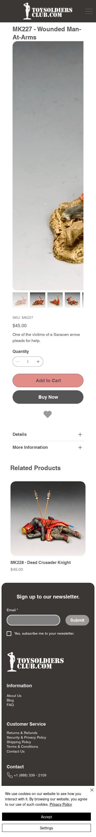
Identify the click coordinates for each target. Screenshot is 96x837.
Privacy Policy (61, 804)
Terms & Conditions (22, 566)
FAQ (10, 524)
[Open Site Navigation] (88, 11)
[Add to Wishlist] (48, 234)
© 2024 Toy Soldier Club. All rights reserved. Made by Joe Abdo (48, 645)
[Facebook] (11, 627)
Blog (10, 520)
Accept (46, 816)
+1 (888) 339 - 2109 (30, 594)
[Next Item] (76, 76)
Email (12, 429)
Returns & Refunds (22, 552)
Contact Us (16, 571)
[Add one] (38, 181)
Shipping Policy (19, 561)
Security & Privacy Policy (26, 557)
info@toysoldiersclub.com (34, 609)
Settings (46, 827)
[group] (48, 349)
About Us (14, 515)
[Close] (89, 793)
